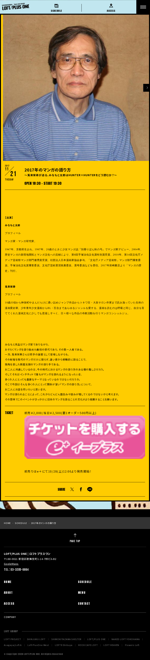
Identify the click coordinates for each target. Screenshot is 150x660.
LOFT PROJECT (12, 639)
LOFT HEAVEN (111, 645)
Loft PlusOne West (38, 645)
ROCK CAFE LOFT (88, 645)
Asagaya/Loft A (13, 645)
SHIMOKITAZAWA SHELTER (66, 639)
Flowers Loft (132, 645)
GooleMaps (11, 564)
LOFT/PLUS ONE (96, 639)
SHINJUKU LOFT (36, 639)
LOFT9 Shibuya (63, 645)
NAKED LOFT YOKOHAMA (126, 639)
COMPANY (10, 617)
